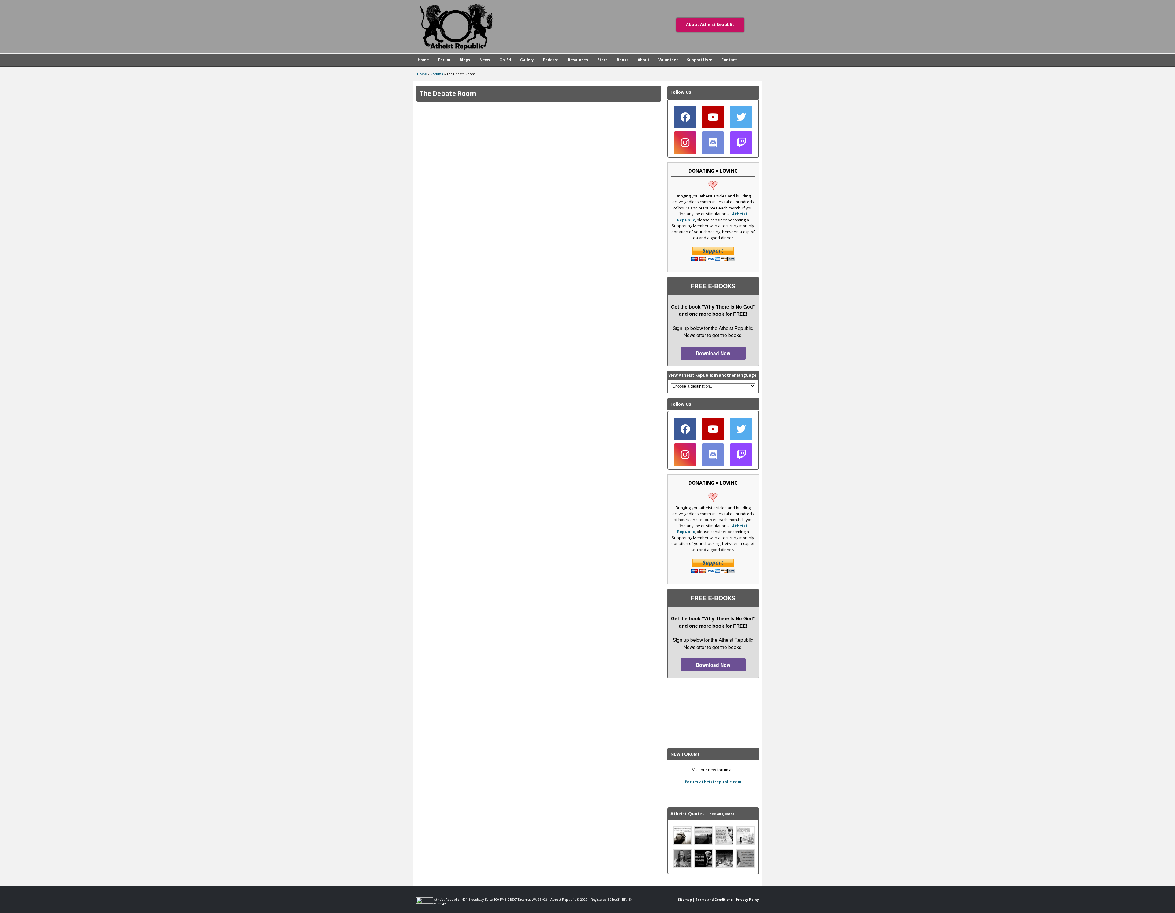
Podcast (551, 59)
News (484, 59)
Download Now (713, 353)
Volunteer (668, 59)
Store (602, 59)
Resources (578, 59)
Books (623, 59)
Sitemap (685, 899)
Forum (444, 59)
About (643, 59)
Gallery (527, 59)
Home (423, 59)
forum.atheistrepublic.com (713, 781)
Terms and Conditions (714, 899)
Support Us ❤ (699, 59)
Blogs (465, 59)
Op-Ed (505, 59)
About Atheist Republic (710, 24)
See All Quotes (722, 814)
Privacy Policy (747, 899)
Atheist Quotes (687, 814)
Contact (729, 59)
